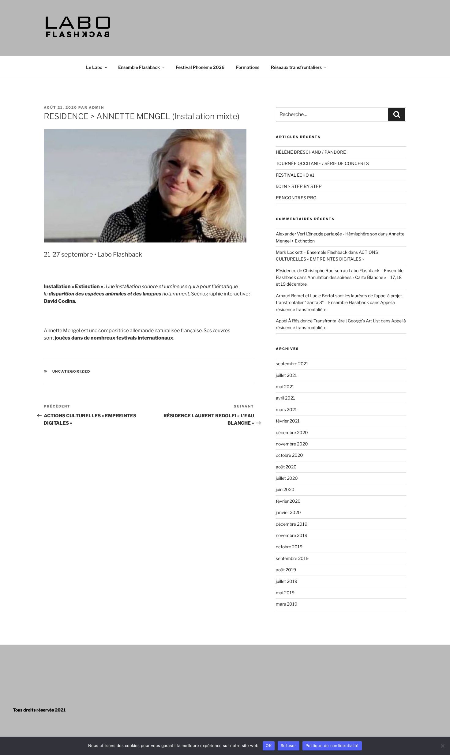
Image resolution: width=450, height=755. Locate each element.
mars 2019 (286, 604)
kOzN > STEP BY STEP (299, 186)
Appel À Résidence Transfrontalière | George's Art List (328, 320)
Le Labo (94, 67)
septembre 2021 (292, 363)
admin (96, 107)
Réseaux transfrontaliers (296, 67)
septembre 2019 (292, 558)
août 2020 (286, 466)
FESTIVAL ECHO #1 (295, 175)
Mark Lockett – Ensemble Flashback (311, 252)
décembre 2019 (291, 524)
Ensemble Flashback (139, 67)
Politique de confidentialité (332, 745)
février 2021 (288, 420)
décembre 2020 (292, 432)
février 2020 (288, 501)
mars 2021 (286, 409)
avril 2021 (285, 397)
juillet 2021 (286, 375)
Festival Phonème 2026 (200, 67)
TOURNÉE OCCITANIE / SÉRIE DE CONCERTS (322, 163)
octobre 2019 (289, 546)
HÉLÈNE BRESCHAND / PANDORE (311, 152)
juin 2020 (285, 489)
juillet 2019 (286, 581)
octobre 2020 (289, 455)
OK (269, 745)
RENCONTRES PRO (296, 197)
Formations (247, 67)
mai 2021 (285, 386)
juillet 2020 (287, 478)
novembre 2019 (291, 535)
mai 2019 (285, 592)
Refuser (288, 745)
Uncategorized (71, 371)
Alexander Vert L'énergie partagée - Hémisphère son (326, 233)
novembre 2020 (292, 443)
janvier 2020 (288, 512)
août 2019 (286, 569)
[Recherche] (396, 114)
